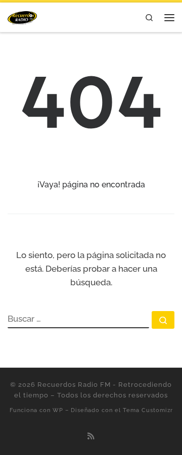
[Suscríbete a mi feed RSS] (91, 436)
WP (58, 410)
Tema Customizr (148, 410)
